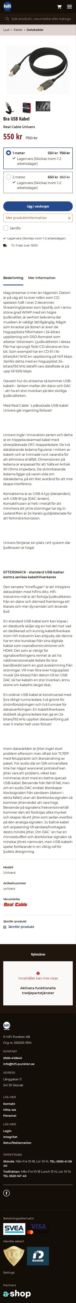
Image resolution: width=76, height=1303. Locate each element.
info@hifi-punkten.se (18, 1064)
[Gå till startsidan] (7, 7)
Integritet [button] (10, 1137)
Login (7, 1131)
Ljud (6, 30)
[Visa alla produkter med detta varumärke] (38, 904)
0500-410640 (12, 1058)
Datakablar (35, 30)
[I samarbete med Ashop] (17, 1294)
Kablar (18, 30)
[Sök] (7, 19)
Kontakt (9, 1104)
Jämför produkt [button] (20, 927)
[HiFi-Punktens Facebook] (6, 1193)
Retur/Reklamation (17, 1143)
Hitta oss (9, 1110)
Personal (9, 1116)
